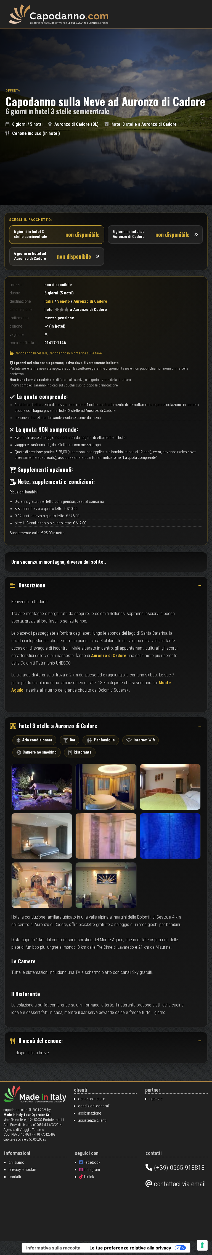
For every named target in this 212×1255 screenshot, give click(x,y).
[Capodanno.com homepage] (58, 14)
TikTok (88, 1176)
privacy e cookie (22, 1169)
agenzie (156, 1098)
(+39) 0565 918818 (178, 1168)
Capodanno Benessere (31, 353)
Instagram (91, 1169)
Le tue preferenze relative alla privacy (130, 1248)
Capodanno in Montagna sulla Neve (75, 353)
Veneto (63, 301)
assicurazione (89, 1113)
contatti (15, 1176)
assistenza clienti (92, 1120)
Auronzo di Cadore (108, 655)
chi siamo (16, 1162)
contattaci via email (179, 1184)
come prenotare (91, 1098)
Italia (49, 301)
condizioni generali (94, 1106)
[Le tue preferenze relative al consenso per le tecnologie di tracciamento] (202, 1245)
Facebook (91, 1162)
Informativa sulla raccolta (53, 1248)
